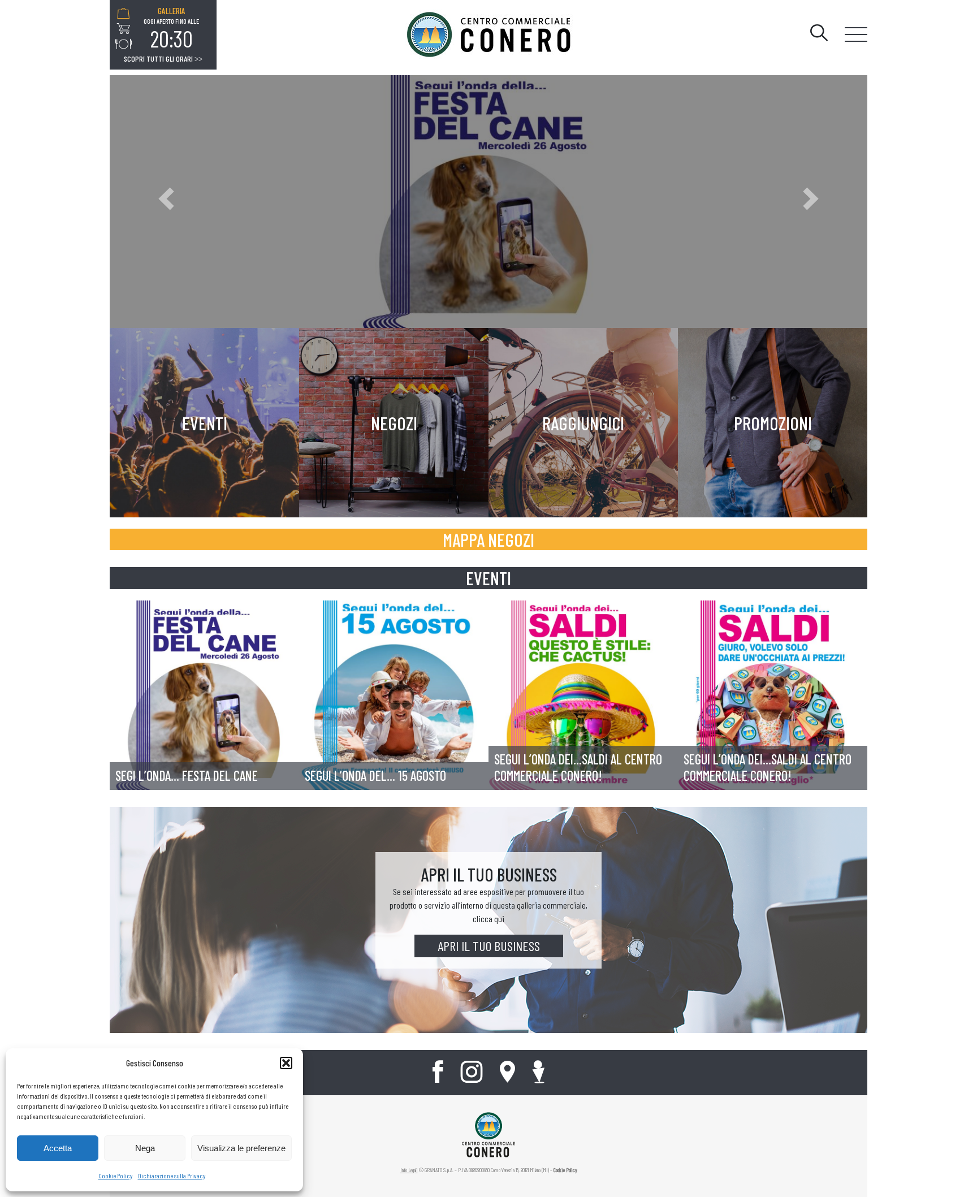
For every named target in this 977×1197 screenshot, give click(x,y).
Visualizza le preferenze (241, 1148)
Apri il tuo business (489, 945)
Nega (145, 1148)
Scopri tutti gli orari (163, 58)
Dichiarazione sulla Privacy (171, 1175)
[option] (171, 29)
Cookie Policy (115, 1175)
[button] (286, 1063)
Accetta (58, 1148)
